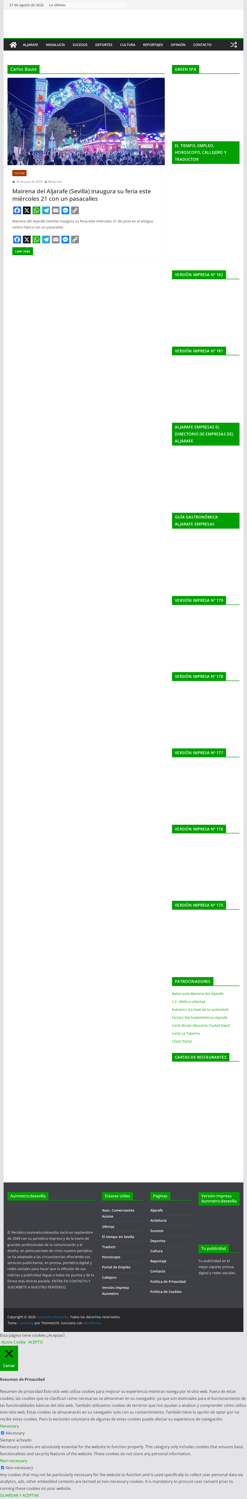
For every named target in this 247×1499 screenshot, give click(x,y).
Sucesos (157, 1230)
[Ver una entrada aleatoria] (234, 45)
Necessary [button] (9, 1426)
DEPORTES (103, 44)
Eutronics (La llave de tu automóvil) (200, 1009)
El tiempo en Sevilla (118, 1236)
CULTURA (127, 44)
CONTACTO (202, 44)
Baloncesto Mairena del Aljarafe (198, 993)
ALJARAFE (30, 44)
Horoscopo (111, 1257)
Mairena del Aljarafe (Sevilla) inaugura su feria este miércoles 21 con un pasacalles (81, 194)
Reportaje (158, 1261)
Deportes (157, 1241)
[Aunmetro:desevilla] (13, 45)
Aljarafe (156, 1210)
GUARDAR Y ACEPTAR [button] (19, 1495)
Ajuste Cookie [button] (13, 1342)
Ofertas (108, 1226)
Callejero (109, 1277)
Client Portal (182, 1041)
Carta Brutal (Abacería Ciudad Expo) (201, 1025)
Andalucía (158, 1220)
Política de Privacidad (168, 1281)
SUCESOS (80, 44)
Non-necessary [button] (13, 1460)
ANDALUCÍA (55, 44)
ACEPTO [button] (35, 1342)
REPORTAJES (153, 44)
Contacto (157, 1271)
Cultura (19, 173)
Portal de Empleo (116, 1267)
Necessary (15, 1433)
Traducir (109, 1247)
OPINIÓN (178, 44)
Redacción (55, 182)
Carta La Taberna (186, 1033)
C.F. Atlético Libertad (188, 1001)
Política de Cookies (166, 1291)
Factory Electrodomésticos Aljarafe (199, 1017)
